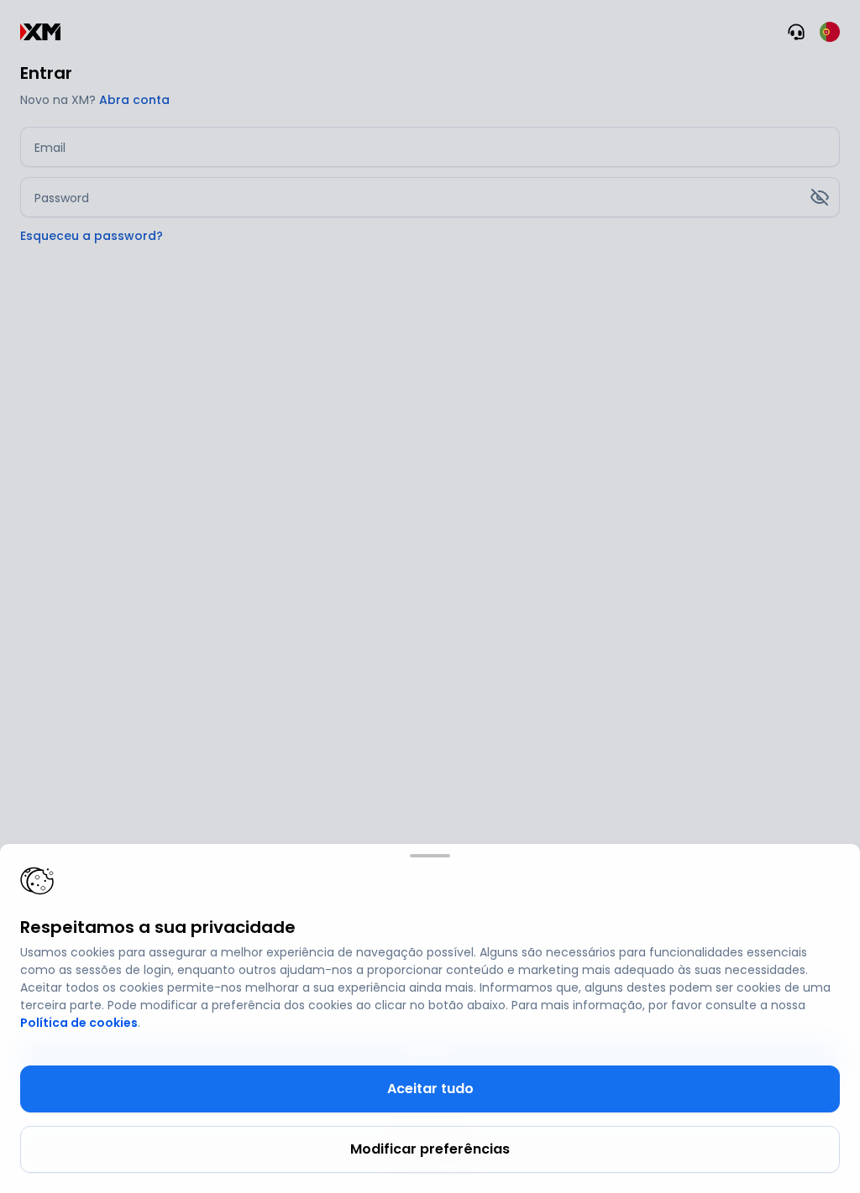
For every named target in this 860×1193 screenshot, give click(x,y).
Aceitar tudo (430, 1088)
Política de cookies (79, 1022)
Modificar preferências (430, 1149)
